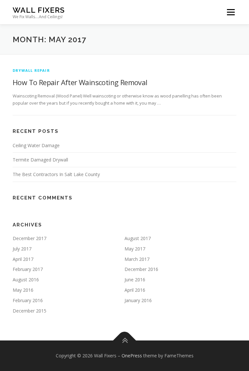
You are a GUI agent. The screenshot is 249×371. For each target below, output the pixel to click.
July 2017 (22, 249)
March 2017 (136, 259)
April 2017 (23, 259)
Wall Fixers (39, 10)
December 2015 (29, 311)
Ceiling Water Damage (36, 145)
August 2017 (137, 238)
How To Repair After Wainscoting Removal (80, 82)
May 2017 (134, 249)
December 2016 (141, 269)
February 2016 (28, 300)
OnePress (132, 355)
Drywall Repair (31, 70)
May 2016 (23, 290)
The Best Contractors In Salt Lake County (56, 174)
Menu (230, 12)
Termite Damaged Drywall (40, 160)
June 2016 (134, 279)
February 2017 (28, 269)
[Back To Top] (124, 340)
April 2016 (134, 290)
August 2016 (26, 279)
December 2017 (29, 238)
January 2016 (138, 300)
